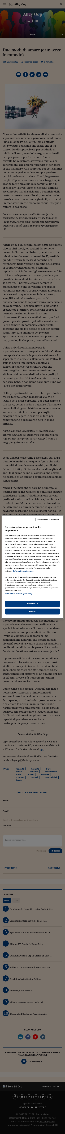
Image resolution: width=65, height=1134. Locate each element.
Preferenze (32, 604)
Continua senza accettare (48, 519)
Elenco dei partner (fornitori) (18, 594)
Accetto (32, 611)
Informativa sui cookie (23, 571)
